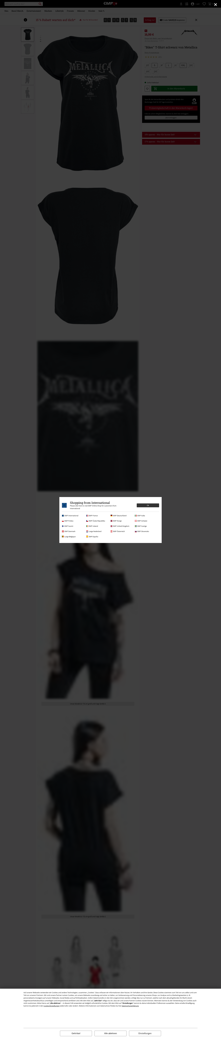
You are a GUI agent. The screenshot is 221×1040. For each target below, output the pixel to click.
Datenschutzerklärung (130, 1006)
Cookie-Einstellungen (52, 1006)
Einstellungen (145, 1033)
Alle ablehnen (110, 1033)
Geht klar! (76, 1033)
